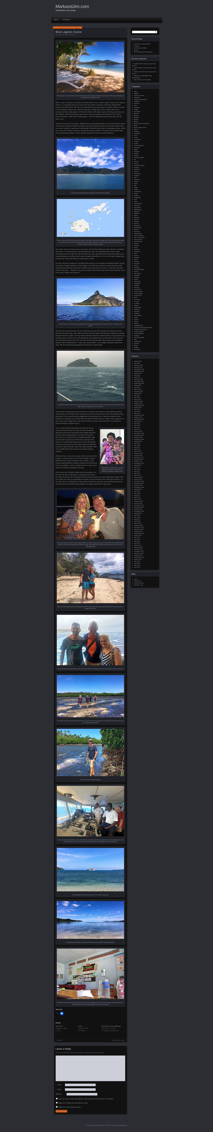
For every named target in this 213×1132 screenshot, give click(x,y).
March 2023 (137, 399)
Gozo (80, 1026)
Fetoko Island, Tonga (118, 1040)
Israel (135, 183)
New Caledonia (138, 235)
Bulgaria (136, 131)
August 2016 (138, 489)
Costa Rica (137, 139)
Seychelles (137, 281)
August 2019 (138, 421)
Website (58, 1094)
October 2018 (138, 437)
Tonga (136, 317)
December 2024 (139, 381)
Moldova (136, 221)
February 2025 (138, 379)
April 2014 (137, 543)
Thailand (136, 313)
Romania (137, 263)
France (136, 163)
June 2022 (137, 411)
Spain (136, 297)
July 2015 (137, 515)
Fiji (63, 34)
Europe (136, 155)
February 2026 (138, 365)
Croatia (136, 141)
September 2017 (139, 463)
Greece (136, 171)
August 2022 (138, 407)
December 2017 (139, 457)
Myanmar (137, 231)
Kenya (136, 193)
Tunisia (136, 319)
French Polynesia (139, 165)
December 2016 (139, 481)
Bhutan (136, 119)
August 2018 (138, 441)
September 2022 (139, 405)
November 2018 (139, 435)
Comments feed (139, 583)
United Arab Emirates (140, 329)
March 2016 (137, 499)
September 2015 (139, 511)
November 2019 (139, 415)
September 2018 (139, 439)
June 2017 (137, 469)
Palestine (137, 249)
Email (58, 1089)
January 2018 (138, 455)
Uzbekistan (137, 341)
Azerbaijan (137, 111)
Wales (136, 345)
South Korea (138, 295)
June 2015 (137, 517)
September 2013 (139, 557)
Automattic (123, 1125)
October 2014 (138, 531)
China (136, 137)
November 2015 (139, 507)
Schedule (66, 20)
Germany (137, 169)
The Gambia (137, 315)
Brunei (136, 129)
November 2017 (139, 459)
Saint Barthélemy (139, 269)
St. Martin (137, 303)
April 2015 (137, 521)
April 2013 (137, 567)
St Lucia (136, 301)
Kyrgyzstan (137, 197)
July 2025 (137, 375)
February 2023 (138, 401)
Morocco (136, 229)
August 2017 (138, 465)
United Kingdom (139, 331)
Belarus (136, 115)
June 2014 (137, 539)
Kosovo (136, 195)
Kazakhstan (137, 191)
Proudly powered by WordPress (96, 1125)
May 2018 (137, 447)
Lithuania (137, 205)
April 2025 (137, 377)
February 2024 (138, 391)
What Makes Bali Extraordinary (143, 52)
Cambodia (137, 133)
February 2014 (138, 547)
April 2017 (137, 473)
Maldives (136, 213)
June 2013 (137, 563)
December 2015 (139, 505)
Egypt (135, 149)
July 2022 (137, 409)
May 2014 (137, 541)
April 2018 (137, 449)
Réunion (136, 261)
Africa (135, 91)
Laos (135, 199)
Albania (136, 93)
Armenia (136, 103)
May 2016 (137, 495)
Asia (135, 105)
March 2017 (137, 475)
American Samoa (139, 95)
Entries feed (137, 581)
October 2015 (138, 509)
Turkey (136, 321)
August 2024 (138, 385)
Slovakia (136, 285)
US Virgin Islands (139, 337)
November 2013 (139, 553)
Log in (136, 579)
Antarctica (137, 97)
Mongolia (137, 225)
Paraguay (137, 251)
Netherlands (137, 233)
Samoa (136, 271)
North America (138, 241)
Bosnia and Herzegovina (141, 123)
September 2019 (139, 419)
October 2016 (138, 485)
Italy (135, 185)
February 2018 (138, 453)
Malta (135, 215)
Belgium (136, 117)
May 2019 (137, 427)
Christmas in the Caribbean (111, 1026)
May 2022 (137, 413)
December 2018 (139, 433)
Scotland (136, 275)
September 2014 (139, 533)
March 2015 (137, 523)
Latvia (136, 201)
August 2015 (138, 513)
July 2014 (137, 537)
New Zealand (138, 239)
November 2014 (139, 529)
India (135, 177)
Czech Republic (139, 145)
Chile (135, 135)
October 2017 (138, 461)
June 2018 (137, 445)
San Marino (137, 273)
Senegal (136, 277)
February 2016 (138, 501)
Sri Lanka (137, 299)
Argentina (137, 101)
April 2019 (137, 429)
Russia (136, 265)
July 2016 (137, 491)
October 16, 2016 (76, 27)
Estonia (136, 153)
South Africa (137, 289)
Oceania (136, 245)
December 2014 (139, 527)
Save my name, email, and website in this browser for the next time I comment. (86, 1099)
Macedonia (137, 207)
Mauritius (137, 217)
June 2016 (137, 493)
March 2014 (137, 545)
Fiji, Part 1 (59, 1026)
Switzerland (137, 307)
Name (58, 1085)
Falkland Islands (139, 157)
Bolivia (136, 121)
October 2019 (138, 417)
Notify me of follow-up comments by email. (73, 1103)
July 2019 (137, 423)
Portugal (136, 257)
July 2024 (137, 387)
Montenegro (137, 227)
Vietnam (136, 343)
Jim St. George (64, 27)
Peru (135, 253)
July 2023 (137, 395)
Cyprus (136, 143)
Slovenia (136, 287)
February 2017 (138, 477)
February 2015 (138, 525)
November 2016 (139, 483)
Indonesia (137, 179)
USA (135, 339)
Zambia (136, 347)
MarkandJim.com (72, 6)
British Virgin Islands (140, 127)
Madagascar (138, 209)
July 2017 (137, 467)
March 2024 (137, 389)
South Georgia (138, 293)
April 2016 (137, 497)
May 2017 (137, 471)
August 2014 (138, 535)
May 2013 (137, 565)
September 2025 (139, 371)
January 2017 (138, 479)
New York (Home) (139, 237)
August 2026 (138, 361)
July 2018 (137, 443)
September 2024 (139, 383)
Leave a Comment (69, 34)
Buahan (136, 50)
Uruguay (136, 335)
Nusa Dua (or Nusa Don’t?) (142, 44)
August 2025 (138, 373)
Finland (136, 161)
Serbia (136, 279)
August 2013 (138, 559)
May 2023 (137, 397)
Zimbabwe (137, 349)
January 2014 (138, 549)
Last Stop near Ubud (140, 48)
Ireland (136, 181)
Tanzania (137, 311)
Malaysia (136, 211)
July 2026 (137, 363)
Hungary (136, 175)
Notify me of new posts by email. (69, 1107)
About (56, 20)
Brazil (135, 125)
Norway (136, 243)
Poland (136, 255)
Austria (136, 109)
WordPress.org (138, 585)
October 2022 (138, 403)
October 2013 (138, 555)
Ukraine (136, 323)
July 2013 (137, 561)
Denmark (137, 147)
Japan (136, 187)
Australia (136, 107)
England (136, 151)
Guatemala (137, 173)
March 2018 (137, 451)
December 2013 (139, 551)
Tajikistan (137, 309)
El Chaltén (147, 80)
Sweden (136, 305)
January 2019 (138, 431)
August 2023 (138, 393)
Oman (136, 247)
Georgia (136, 167)
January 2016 (138, 503)
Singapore (137, 283)
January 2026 (138, 367)
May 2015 (137, 519)
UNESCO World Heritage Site (143, 327)
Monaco (136, 223)
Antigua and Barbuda (140, 99)
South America (138, 291)
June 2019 (137, 425)
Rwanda (136, 267)
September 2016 (139, 487)
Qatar (135, 259)
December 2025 (139, 369)
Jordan (136, 189)
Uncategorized (138, 325)
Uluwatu (136, 46)
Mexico (136, 219)
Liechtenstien (138, 203)
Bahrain (136, 113)
